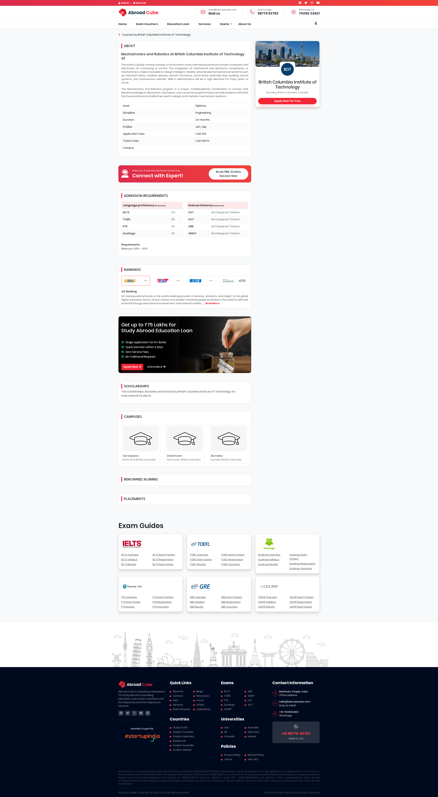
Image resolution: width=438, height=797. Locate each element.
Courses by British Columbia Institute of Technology (156, 35)
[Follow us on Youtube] (318, 3)
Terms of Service (274, 792)
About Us (244, 24)
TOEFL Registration (232, 559)
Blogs (199, 691)
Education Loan (178, 24)
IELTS (227, 691)
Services (204, 24)
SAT (250, 700)
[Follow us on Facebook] (300, 3)
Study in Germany (183, 736)
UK (225, 732)
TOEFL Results (198, 564)
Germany (253, 732)
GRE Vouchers (229, 607)
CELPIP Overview (267, 597)
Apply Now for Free (287, 101)
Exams (224, 24)
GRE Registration (231, 602)
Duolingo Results (268, 564)
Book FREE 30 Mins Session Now (228, 174)
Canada (229, 736)
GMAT (251, 696)
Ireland (252, 736)
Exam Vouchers (147, 24)
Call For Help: (265, 9)
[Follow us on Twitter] (306, 3)
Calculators (203, 709)
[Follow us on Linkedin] (147, 713)
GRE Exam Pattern (231, 597)
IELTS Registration (163, 559)
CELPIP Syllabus (267, 602)
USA (226, 727)
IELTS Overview (130, 554)
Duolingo (229, 704)
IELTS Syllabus (129, 559)
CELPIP (227, 709)
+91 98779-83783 (296, 733)
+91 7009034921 (288, 712)
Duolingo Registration (302, 563)
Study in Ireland (182, 749)
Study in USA (180, 727)
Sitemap (314, 792)
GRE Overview (198, 597)
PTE (226, 700)
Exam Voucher (181, 709)
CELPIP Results (266, 607)
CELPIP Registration (300, 602)
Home (122, 24)
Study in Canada (183, 732)
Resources (202, 696)
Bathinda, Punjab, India (293, 691)
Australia (253, 727)
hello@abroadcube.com (223, 9)
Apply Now (131, 367)
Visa (175, 700)
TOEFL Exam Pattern (233, 554)
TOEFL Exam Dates (201, 559)
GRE (250, 691)
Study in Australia (183, 745)
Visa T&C (253, 759)
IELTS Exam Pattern (164, 554)
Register (141, 3)
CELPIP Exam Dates (300, 607)
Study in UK (179, 741)
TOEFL (227, 696)
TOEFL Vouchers (230, 564)
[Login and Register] (316, 23)
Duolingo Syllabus (268, 559)
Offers (200, 704)
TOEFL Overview (199, 554)
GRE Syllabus (197, 602)
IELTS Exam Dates (163, 564)
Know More (155, 367)
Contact (178, 696)
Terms (228, 759)
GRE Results (196, 607)
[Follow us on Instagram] (312, 3)
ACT (250, 704)
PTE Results (128, 607)
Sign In (125, 3)
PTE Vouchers (161, 607)
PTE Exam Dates (130, 602)
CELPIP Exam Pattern (301, 597)
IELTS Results (128, 564)
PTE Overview (129, 597)
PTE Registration (162, 602)
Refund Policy (256, 755)
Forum (200, 700)
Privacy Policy (232, 755)
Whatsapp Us (306, 9)
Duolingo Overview (269, 554)
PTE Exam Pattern (163, 597)
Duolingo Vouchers (300, 568)
